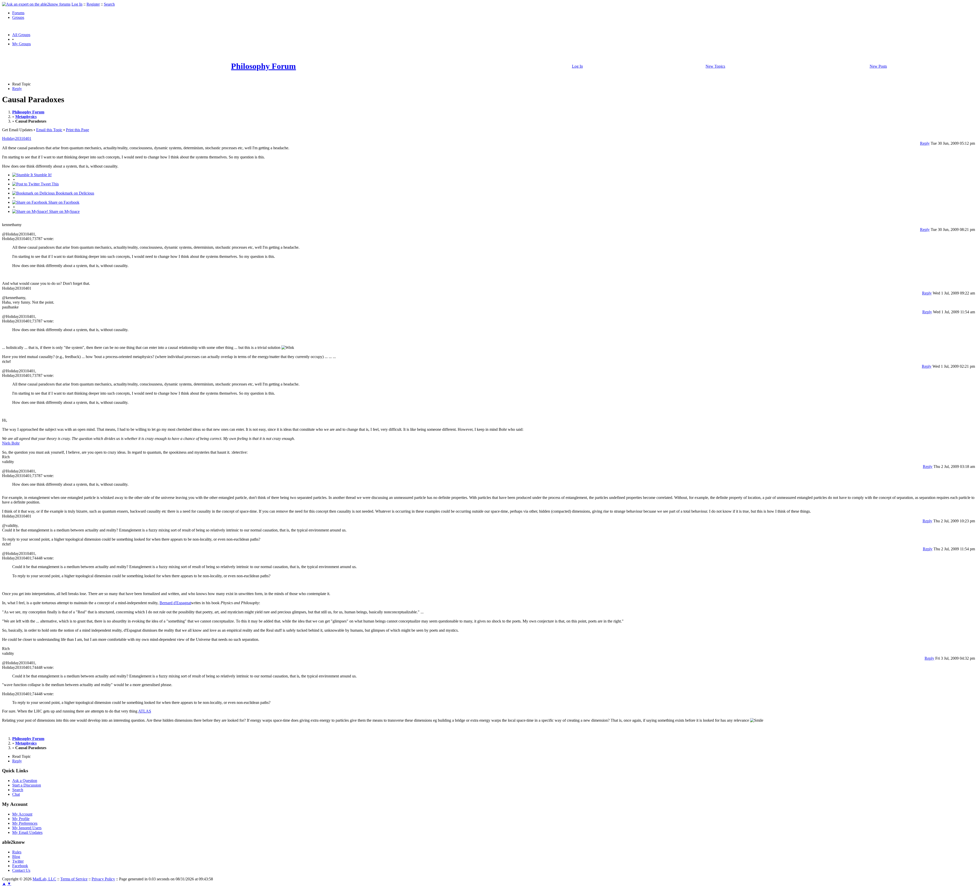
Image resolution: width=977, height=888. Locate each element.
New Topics (715, 66)
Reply (17, 88)
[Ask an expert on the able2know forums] (36, 4)
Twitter (18, 861)
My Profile (21, 819)
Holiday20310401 (16, 138)
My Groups (21, 44)
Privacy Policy (103, 879)
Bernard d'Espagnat (175, 603)
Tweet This (49, 184)
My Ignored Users (26, 828)
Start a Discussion (26, 785)
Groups (18, 17)
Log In (76, 4)
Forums (18, 13)
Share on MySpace (64, 211)
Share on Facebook (63, 202)
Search (109, 4)
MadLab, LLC (44, 879)
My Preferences (24, 823)
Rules (16, 852)
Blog (16, 856)
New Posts (878, 66)
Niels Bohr (11, 443)
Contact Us (21, 870)
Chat (16, 794)
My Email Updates (27, 832)
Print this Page (77, 130)
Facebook (20, 866)
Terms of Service (74, 879)
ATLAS (144, 711)
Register (93, 4)
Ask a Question (24, 780)
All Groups (21, 35)
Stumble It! (42, 175)
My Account (22, 814)
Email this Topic (49, 130)
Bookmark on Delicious (74, 193)
